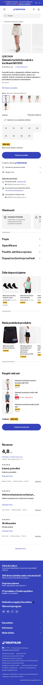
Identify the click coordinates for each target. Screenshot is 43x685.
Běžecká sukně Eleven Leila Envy (9, 347)
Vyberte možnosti (21, 427)
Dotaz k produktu (11, 88)
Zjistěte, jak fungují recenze (11, 459)
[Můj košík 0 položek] (38, 9)
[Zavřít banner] (39, 2)
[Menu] (4, 9)
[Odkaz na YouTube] (8, 611)
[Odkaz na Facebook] (3, 611)
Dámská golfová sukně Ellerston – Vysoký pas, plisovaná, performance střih (26, 350)
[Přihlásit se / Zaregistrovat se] (33, 9)
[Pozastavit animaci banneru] (36, 2)
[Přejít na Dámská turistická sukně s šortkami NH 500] (7, 385)
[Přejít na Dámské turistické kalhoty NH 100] (7, 408)
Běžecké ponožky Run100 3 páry (9, 296)
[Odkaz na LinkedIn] (16, 611)
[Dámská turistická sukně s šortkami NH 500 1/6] (16, 38)
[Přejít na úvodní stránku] (19, 9)
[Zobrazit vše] (3, 22)
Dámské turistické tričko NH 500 (27, 296)
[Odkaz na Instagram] (12, 611)
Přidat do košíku (21, 155)
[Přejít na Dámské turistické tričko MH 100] (7, 396)
